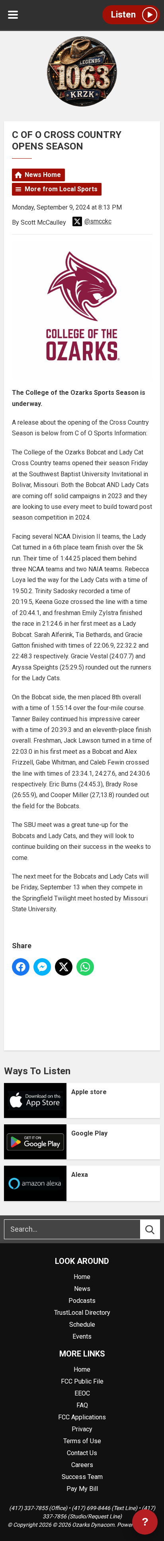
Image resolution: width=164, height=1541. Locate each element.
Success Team (82, 1477)
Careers (82, 1465)
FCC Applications (82, 1417)
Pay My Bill (82, 1488)
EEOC (82, 1393)
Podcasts (82, 1300)
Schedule (82, 1324)
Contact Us (82, 1453)
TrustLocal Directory (82, 1312)
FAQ (82, 1405)
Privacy (82, 1429)
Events (82, 1336)
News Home (43, 175)
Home (82, 1277)
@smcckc (97, 221)
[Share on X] (63, 967)
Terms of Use (82, 1441)
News (82, 1289)
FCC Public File (82, 1381)
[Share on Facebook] (20, 967)
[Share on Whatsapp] (85, 967)
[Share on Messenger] (42, 967)
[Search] (157, 1229)
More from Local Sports (61, 189)
